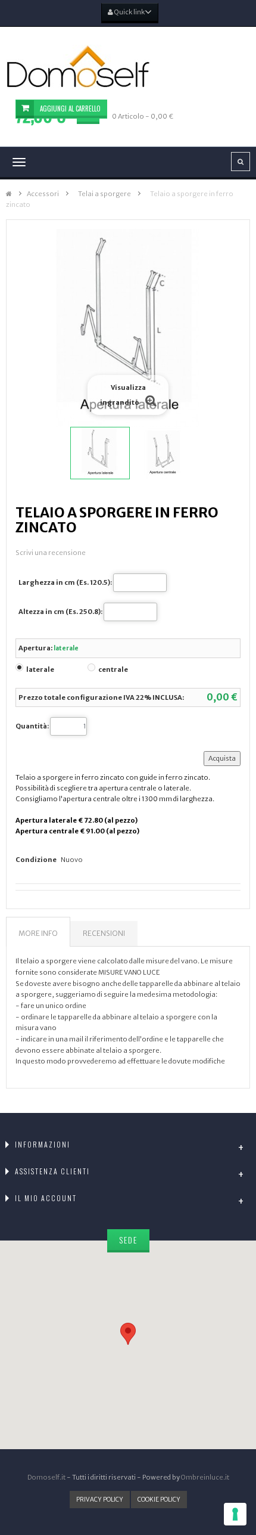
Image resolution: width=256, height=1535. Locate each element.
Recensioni (104, 933)
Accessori (43, 194)
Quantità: (32, 726)
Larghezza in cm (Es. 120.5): (65, 582)
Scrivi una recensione (50, 552)
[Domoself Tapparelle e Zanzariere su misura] (128, 67)
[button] (128, 1334)
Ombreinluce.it (205, 1477)
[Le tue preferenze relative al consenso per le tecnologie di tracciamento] (235, 1514)
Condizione (36, 859)
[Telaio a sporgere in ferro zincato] (100, 453)
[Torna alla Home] (9, 194)
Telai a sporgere (104, 194)
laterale (40, 669)
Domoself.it (46, 1477)
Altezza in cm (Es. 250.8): (60, 611)
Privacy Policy (99, 1499)
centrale (113, 669)
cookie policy (159, 1499)
